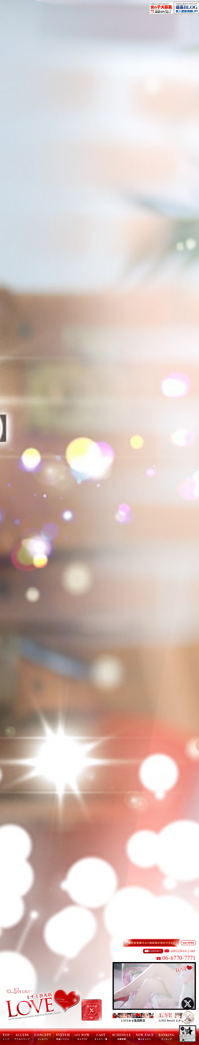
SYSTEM (63, 1036)
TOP (6, 1036)
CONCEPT (42, 1036)
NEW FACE (145, 1036)
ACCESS (22, 1036)
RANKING (167, 1036)
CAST (101, 1036)
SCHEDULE (121, 1036)
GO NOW (82, 1036)
